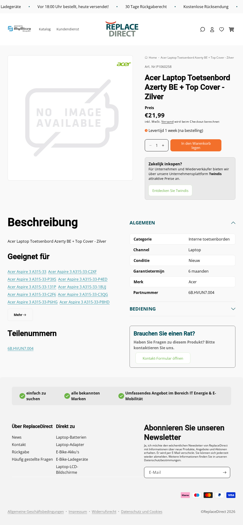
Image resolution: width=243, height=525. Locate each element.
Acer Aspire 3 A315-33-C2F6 (32, 294)
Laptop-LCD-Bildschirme (67, 469)
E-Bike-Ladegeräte (72, 459)
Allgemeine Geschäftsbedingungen (36, 511)
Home (153, 58)
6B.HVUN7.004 (20, 348)
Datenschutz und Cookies (141, 511)
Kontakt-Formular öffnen (163, 358)
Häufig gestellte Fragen (32, 459)
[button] (202, 29)
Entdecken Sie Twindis (170, 190)
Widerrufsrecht (104, 511)
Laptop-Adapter (70, 444)
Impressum (78, 511)
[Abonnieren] (225, 472)
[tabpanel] (182, 292)
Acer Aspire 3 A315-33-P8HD (85, 302)
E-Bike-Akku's (67, 452)
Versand (167, 122)
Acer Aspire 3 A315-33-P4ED (82, 279)
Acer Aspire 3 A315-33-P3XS (32, 279)
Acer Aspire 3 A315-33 (27, 271)
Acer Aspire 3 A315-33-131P (32, 286)
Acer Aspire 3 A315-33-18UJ (82, 286)
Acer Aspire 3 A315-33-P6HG (33, 302)
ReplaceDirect (215, 511)
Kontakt (19, 444)
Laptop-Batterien (71, 437)
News (17, 437)
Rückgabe (20, 452)
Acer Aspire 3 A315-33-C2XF (72, 271)
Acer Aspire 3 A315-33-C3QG (83, 294)
